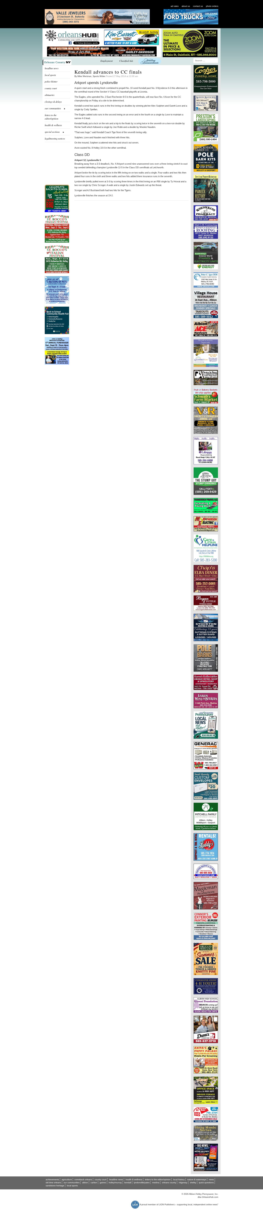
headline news (51, 68)
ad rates (175, 6)
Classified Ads (126, 60)
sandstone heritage (55, 1185)
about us (186, 6)
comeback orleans (83, 1179)
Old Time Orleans (53, 1182)
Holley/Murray (115, 1182)
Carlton (94, 1182)
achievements (52, 1179)
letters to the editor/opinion (51, 116)
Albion (85, 1182)
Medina (155, 1182)
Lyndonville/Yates (142, 1182)
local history (179, 1179)
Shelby (193, 1182)
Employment (106, 60)
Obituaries (49, 94)
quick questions (206, 1182)
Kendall (127, 1182)
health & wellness (53, 125)
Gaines (103, 1182)
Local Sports (72, 1185)
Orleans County (169, 1182)
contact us (198, 6)
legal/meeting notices (55, 138)
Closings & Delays (53, 101)
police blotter (51, 81)
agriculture (67, 1179)
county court (51, 88)
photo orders (212, 6)
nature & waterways (196, 1179)
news (211, 1179)
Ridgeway (183, 1182)
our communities (72, 1182)
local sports (50, 75)
